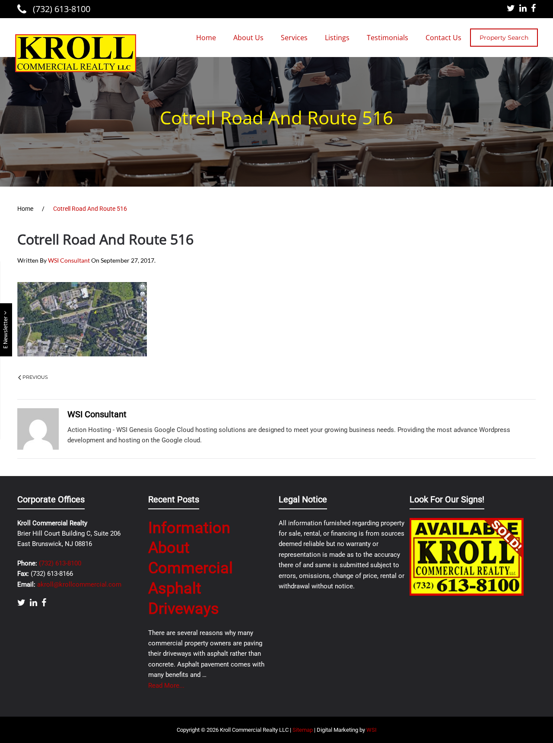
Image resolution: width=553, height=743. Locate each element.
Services (294, 37)
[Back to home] (75, 53)
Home (206, 37)
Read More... (166, 685)
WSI (371, 730)
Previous (35, 377)
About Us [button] (248, 37)
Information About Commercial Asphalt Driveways (190, 568)
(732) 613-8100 (60, 9)
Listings (337, 37)
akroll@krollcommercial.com (79, 584)
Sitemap (302, 730)
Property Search (504, 37)
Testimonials (387, 37)
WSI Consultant (69, 260)
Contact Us (443, 37)
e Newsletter (6, 332)
